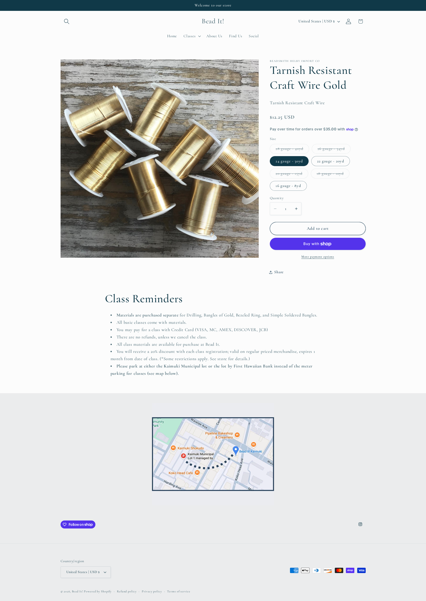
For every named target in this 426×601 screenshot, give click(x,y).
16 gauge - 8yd (288, 186)
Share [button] (279, 272)
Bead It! (77, 591)
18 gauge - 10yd (333, 175)
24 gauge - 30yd (289, 161)
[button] (67, 21)
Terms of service (178, 591)
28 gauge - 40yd (292, 150)
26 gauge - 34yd (334, 150)
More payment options (317, 257)
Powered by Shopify (98, 591)
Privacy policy (152, 591)
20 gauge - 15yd (292, 175)
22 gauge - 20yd (330, 161)
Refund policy (126, 591)
